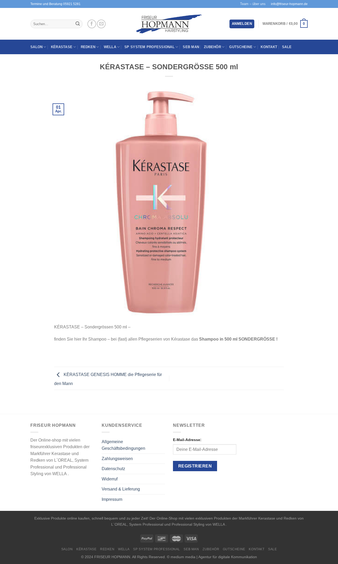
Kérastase (61, 47)
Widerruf (110, 479)
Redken (88, 47)
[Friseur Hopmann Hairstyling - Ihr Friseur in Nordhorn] (169, 24)
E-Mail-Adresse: (187, 440)
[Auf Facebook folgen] (91, 24)
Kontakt (269, 47)
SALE (287, 47)
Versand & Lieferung (121, 489)
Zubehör (212, 47)
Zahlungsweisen (117, 458)
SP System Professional (149, 47)
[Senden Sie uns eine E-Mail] (101, 24)
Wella (110, 47)
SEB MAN (191, 47)
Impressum (112, 499)
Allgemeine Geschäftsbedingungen (123, 445)
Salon (36, 47)
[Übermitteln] (77, 24)
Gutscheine (240, 47)
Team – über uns (253, 4)
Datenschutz (113, 468)
